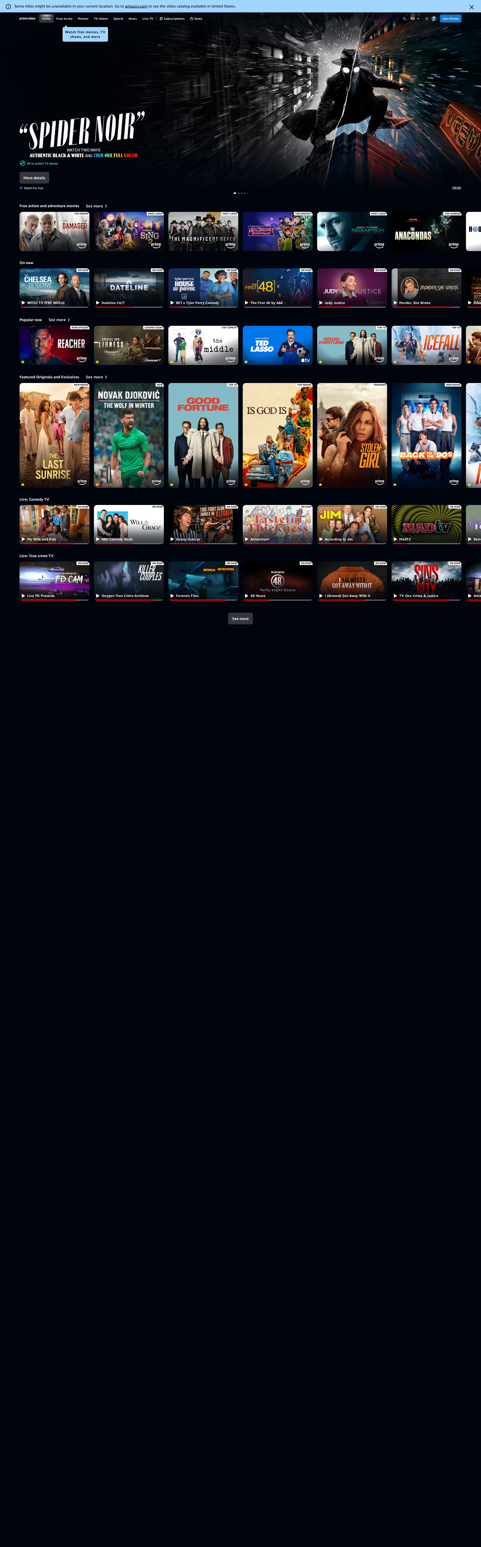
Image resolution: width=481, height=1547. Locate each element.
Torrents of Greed (240, 102)
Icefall (426, 345)
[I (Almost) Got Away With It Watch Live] (352, 581)
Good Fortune (352, 345)
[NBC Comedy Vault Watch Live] (129, 524)
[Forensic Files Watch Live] (203, 581)
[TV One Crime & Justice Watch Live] (426, 581)
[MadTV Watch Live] (426, 524)
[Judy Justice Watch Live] (352, 288)
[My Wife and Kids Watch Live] (54, 524)
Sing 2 (129, 231)
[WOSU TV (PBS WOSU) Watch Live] (54, 288)
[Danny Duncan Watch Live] (203, 524)
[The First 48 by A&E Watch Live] (278, 288)
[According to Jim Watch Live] (352, 524)
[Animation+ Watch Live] (278, 524)
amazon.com (136, 6)
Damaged (54, 231)
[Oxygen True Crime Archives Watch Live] (129, 581)
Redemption (352, 231)
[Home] (27, 18)
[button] (38, 178)
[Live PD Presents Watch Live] (54, 581)
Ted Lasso (278, 345)
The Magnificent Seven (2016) (203, 231)
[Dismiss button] (471, 7)
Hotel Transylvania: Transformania (278, 231)
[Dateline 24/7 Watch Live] (129, 288)
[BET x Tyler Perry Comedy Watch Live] (203, 288)
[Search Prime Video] (404, 18)
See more (240, 618)
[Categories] (426, 18)
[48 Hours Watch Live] (278, 581)
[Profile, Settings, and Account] (434, 18)
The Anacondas (426, 231)
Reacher (54, 345)
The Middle (203, 345)
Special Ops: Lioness (129, 345)
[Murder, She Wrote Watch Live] (426, 288)
